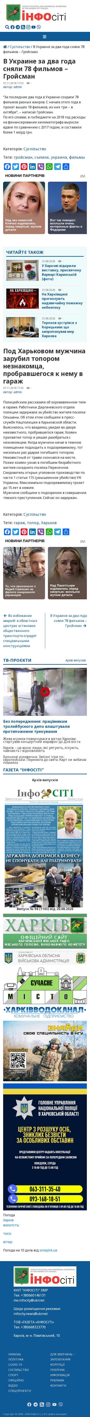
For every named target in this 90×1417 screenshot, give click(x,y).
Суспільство (20, 46)
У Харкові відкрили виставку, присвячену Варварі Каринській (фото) (61, 272)
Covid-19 (15, 1364)
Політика (16, 1359)
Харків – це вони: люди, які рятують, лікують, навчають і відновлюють (41, 749)
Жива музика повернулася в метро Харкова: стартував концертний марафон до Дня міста (41, 740)
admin (18, 87)
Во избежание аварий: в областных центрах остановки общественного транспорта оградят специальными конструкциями (20, 630)
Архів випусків (76, 660)
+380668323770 (33, 1327)
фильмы (77, 157)
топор (33, 522)
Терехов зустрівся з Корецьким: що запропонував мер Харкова (59, 329)
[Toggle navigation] (45, 36)
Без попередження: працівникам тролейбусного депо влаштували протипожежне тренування (36, 726)
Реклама (57, 1380)
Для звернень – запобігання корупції (62, 1359)
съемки (42, 157)
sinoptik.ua (48, 1250)
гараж (19, 522)
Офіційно (16, 1380)
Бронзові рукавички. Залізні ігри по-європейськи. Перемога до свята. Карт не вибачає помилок (44, 759)
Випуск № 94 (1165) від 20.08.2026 (45, 908)
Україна (14, 1354)
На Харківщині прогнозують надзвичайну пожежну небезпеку (62, 301)
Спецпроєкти (19, 1391)
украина (59, 157)
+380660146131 (33, 1295)
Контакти (58, 1385)
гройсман (23, 157)
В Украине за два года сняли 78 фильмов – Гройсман (68, 620)
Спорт (13, 1375)
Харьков (49, 522)
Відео (13, 1385)
